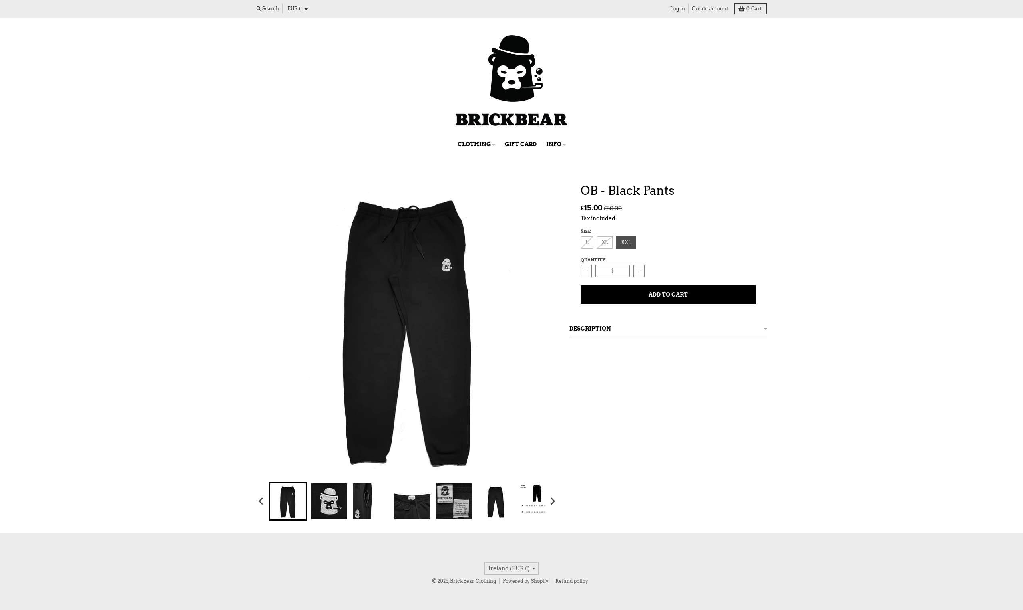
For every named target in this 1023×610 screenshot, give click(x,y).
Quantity (593, 260)
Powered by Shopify (526, 581)
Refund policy (571, 581)
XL (604, 242)
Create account (710, 9)
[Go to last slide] (261, 501)
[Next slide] (552, 501)
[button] (288, 501)
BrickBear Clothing (473, 581)
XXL (626, 242)
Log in (677, 9)
